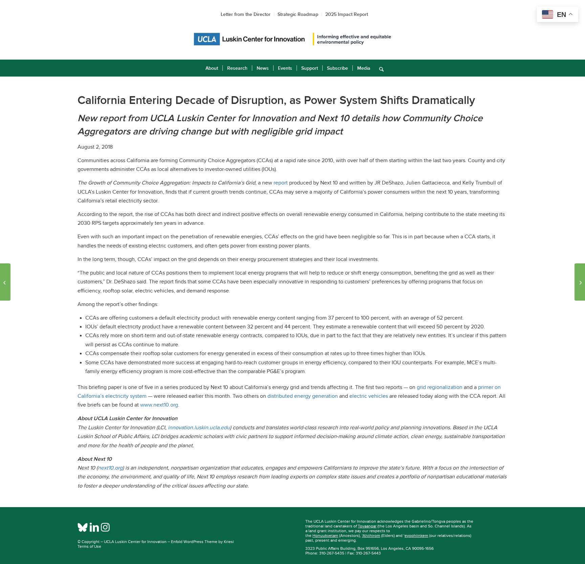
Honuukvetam (325, 535)
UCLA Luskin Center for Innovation (135, 541)
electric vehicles (368, 396)
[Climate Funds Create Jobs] (580, 282)
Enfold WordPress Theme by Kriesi (202, 541)
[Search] (379, 68)
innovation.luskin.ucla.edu (199, 428)
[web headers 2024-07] (292, 39)
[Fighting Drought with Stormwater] (5, 282)
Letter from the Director (245, 14)
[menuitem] (211, 68)
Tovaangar (367, 526)
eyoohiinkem (416, 535)
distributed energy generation (302, 396)
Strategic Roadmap (298, 14)
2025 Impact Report (346, 14)
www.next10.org (159, 405)
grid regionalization (439, 387)
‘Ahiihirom (371, 535)
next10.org (110, 468)
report (281, 183)
